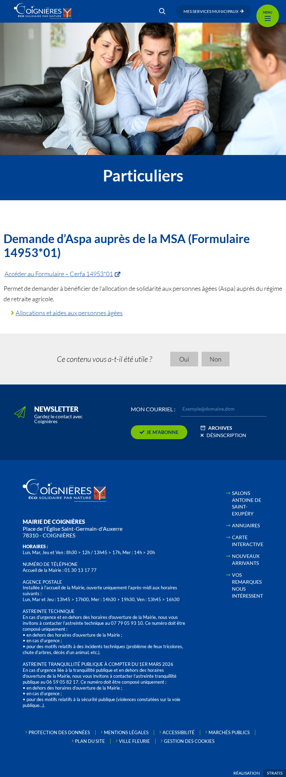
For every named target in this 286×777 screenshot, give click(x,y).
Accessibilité (179, 732)
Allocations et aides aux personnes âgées (69, 313)
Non (215, 359)
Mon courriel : (153, 409)
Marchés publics (229, 732)
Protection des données (59, 732)
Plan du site (90, 741)
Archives (220, 428)
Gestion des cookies (189, 741)
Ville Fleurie (134, 741)
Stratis (275, 773)
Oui (184, 359)
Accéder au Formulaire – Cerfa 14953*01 (59, 274)
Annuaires (246, 525)
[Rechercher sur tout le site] (162, 11)
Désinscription (226, 435)
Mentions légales (126, 732)
